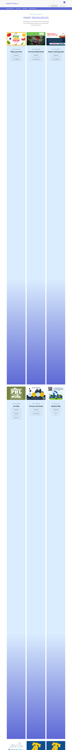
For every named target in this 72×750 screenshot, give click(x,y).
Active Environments (10, 8)
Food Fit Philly (12, 3)
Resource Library (54, 5)
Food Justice (18, 8)
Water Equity (25, 8)
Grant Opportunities (62, 5)
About (49, 5)
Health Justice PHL (32, 8)
